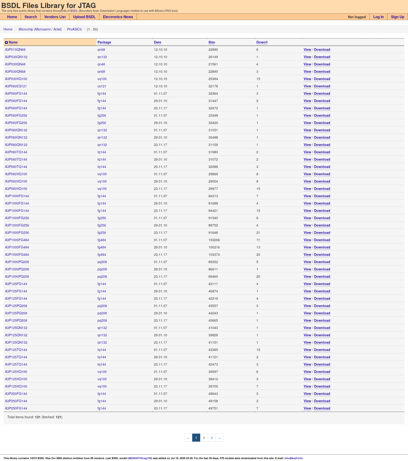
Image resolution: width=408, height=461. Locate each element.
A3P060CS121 (16, 86)
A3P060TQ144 (16, 151)
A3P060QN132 (16, 130)
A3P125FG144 (16, 283)
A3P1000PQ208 (17, 261)
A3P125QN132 (16, 327)
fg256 (102, 115)
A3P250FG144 (16, 393)
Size (211, 42)
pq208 (102, 261)
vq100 (102, 78)
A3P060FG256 (16, 115)
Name (13, 42)
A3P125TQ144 (16, 349)
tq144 (102, 151)
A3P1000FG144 (17, 195)
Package (104, 42)
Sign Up (397, 16)
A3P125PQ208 (16, 305)
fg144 (102, 93)
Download (322, 49)
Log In (378, 16)
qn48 (101, 64)
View (307, 49)
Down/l (262, 42)
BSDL (74, 11)
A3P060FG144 (16, 93)
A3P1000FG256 (17, 217)
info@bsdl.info (294, 458)
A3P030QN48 (15, 64)
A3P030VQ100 (16, 78)
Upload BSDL (84, 16)
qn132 (102, 56)
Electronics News (118, 16)
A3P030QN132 (16, 56)
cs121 (102, 86)
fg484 (102, 239)
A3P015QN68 (15, 49)
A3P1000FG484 (17, 239)
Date (157, 42)
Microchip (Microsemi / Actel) (40, 29)
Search (31, 16)
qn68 (101, 49)
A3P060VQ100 (16, 173)
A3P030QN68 (15, 71)
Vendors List (55, 16)
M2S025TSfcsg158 (140, 458)
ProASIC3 (74, 29)
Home (12, 16)
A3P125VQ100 (16, 371)
